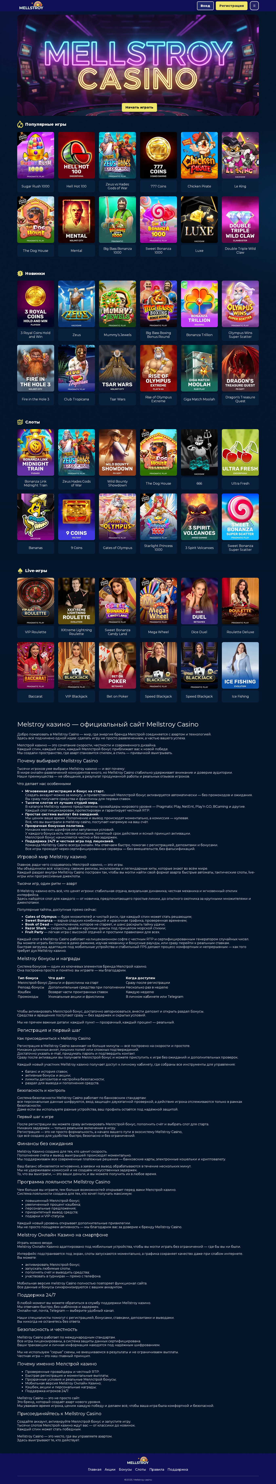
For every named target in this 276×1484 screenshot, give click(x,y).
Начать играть (139, 107)
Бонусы (125, 1469)
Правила (156, 1469)
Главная (94, 1469)
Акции (110, 1469)
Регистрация (231, 6)
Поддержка (177, 1469)
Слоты (140, 1469)
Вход (205, 6)
